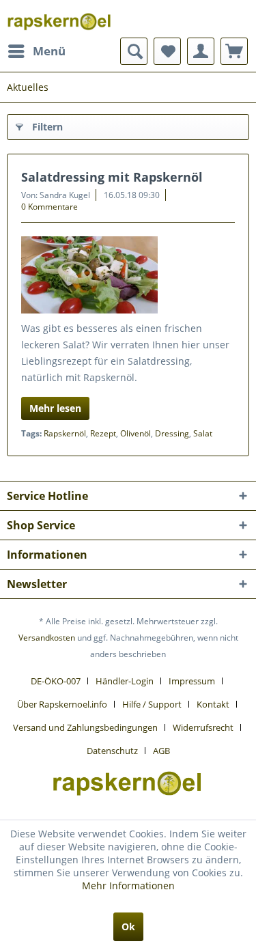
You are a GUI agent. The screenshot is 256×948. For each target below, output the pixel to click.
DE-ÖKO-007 (56, 681)
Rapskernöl (65, 433)
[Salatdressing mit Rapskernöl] (128, 274)
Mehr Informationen (128, 885)
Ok (128, 926)
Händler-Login (125, 681)
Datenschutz (112, 750)
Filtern (47, 126)
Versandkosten (46, 637)
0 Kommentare (49, 206)
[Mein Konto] (200, 51)
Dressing (172, 433)
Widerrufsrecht (203, 727)
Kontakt (213, 704)
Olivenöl (135, 433)
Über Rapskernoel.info (62, 704)
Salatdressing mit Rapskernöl (112, 177)
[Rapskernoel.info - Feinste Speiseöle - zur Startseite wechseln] (60, 19)
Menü (49, 51)
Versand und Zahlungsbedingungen (85, 727)
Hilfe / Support (152, 704)
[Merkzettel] (167, 51)
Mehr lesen (55, 408)
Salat (202, 433)
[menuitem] (36, 51)
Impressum (192, 681)
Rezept (103, 433)
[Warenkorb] (234, 51)
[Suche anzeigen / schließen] (133, 51)
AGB (161, 750)
